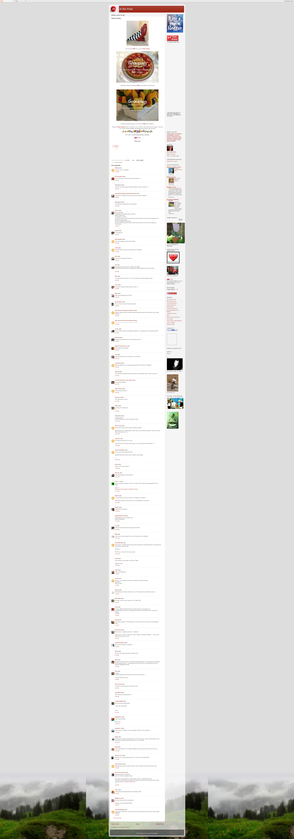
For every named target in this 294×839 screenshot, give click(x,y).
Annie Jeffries (118, 301)
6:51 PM (117, 332)
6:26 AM (117, 655)
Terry (116, 607)
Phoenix (117, 472)
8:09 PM (117, 350)
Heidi (116, 746)
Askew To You (118, 755)
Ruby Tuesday (118, 162)
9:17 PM (117, 401)
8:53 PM (117, 384)
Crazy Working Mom (172, 303)
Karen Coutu (118, 425)
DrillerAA (117, 337)
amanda (117, 371)
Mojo (116, 293)
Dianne (117, 507)
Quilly (116, 651)
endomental (118, 363)
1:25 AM (117, 585)
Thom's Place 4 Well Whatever (174, 320)
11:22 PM (117, 521)
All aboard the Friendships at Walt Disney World (126, 489)
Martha (117, 168)
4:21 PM (117, 226)
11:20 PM (117, 502)
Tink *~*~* (117, 481)
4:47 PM (117, 251)
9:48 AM (117, 696)
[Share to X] (139, 160)
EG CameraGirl (119, 176)
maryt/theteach (172, 152)
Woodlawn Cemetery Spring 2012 (178, 169)
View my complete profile (173, 156)
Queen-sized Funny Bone (173, 317)
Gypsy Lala (118, 397)
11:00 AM (117, 723)
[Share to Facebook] (141, 160)
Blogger (155, 833)
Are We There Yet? (171, 299)
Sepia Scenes (172, 177)
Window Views (172, 187)
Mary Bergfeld (118, 239)
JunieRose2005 (119, 701)
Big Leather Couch (171, 301)
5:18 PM (117, 288)
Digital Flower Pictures (121, 346)
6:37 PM (117, 315)
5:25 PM (117, 297)
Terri (116, 354)
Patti (116, 671)
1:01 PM (117, 759)
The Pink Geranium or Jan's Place (123, 380)
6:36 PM (117, 305)
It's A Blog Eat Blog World (129, 781)
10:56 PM (117, 468)
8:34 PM (117, 367)
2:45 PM (117, 171)
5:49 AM (117, 638)
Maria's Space (118, 388)
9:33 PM (117, 411)
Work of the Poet (122, 9)
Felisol (117, 210)
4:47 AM (117, 625)
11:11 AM (117, 732)
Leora (116, 284)
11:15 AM (117, 742)
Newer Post (115, 824)
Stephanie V (118, 728)
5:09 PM (117, 271)
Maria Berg (118, 598)
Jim (116, 264)
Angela (117, 590)
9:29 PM (117, 815)
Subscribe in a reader (172, 161)
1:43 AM (117, 593)
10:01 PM (117, 421)
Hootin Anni (118, 629)
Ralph (116, 736)
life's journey (118, 684)
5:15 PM (117, 280)
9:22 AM (117, 666)
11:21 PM (117, 511)
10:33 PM (117, 434)
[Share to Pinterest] (142, 160)
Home (138, 824)
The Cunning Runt (120, 450)
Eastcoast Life (170, 306)
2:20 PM (117, 767)
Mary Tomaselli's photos (175, 167)
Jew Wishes (118, 692)
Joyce (116, 789)
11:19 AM (117, 750)
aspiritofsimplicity (119, 642)
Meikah (117, 495)
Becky (116, 405)
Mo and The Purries (120, 772)
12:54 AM (117, 565)
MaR (116, 534)
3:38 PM (117, 197)
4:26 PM (117, 243)
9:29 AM (117, 688)
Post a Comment (117, 818)
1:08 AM (117, 573)
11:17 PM (117, 491)
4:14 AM (117, 615)
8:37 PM (117, 375)
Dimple (117, 230)
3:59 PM (117, 206)
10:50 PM (117, 445)
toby (116, 256)
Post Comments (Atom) (123, 827)
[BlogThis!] (138, 160)
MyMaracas (118, 798)
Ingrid (116, 570)
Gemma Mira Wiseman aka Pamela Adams (125, 193)
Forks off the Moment (172, 308)
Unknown (117, 438)
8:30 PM (117, 358)
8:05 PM (117, 805)
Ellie (116, 276)
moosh (117, 329)
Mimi (168, 315)
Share (168, 353)
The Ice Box (170, 318)
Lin (116, 525)
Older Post (159, 824)
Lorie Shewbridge (119, 809)
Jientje (116, 619)
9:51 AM (117, 712)
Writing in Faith (170, 324)
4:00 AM (117, 602)
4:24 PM (117, 234)
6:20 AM (117, 646)
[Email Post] (133, 160)
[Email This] (137, 160)
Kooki (116, 558)
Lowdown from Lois (171, 313)
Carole (116, 578)
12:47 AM (117, 538)
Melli (116, 659)
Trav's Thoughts (171, 322)
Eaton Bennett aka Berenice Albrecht (124, 310)
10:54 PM (117, 459)
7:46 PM (117, 793)
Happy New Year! (176, 203)
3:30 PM (117, 189)
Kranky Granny (119, 764)
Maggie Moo (118, 717)
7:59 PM (117, 341)
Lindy (116, 247)
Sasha (116, 464)
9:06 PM (117, 392)
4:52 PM (117, 260)
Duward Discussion (171, 305)
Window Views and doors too (175, 188)
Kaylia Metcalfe (119, 542)
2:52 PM (117, 785)
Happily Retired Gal (120, 515)
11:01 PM (117, 476)
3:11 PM (117, 180)
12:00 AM (117, 529)
